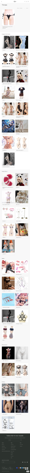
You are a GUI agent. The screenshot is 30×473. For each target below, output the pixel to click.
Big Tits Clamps (18, 290)
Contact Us (12, 444)
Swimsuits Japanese (6, 166)
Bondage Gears (18, 274)
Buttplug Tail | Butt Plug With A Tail (8, 188)
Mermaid (4, 253)
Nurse (4, 100)
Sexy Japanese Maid (6, 204)
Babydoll (4, 377)
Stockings (17, 133)
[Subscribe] (21, 440)
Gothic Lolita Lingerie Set (7, 83)
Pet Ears (17, 187)
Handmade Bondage (6, 307)
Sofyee (4, 471)
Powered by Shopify (7, 471)
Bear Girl (17, 204)
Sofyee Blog (3, 446)
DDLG (3, 340)
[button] (1, 1)
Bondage (4, 274)
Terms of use (3, 449)
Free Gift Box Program (13, 449)
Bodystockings (18, 414)
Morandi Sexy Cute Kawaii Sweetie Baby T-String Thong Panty (8, 27)
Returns (12, 454)
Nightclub (17, 397)
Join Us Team (21, 444)
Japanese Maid (5, 133)
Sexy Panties (5, 414)
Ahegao (4, 237)
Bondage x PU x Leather (7, 290)
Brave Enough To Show (6, 397)
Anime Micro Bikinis (19, 150)
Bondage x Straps (19, 323)
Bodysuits (4, 430)
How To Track (12, 451)
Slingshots (4, 150)
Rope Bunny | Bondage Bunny (8, 323)
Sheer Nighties (18, 377)
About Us (3, 444)
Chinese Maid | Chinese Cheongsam (20, 117)
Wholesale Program (13, 446)
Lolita (4, 116)
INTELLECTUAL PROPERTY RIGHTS (6, 451)
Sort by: (18, 8)
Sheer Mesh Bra (5, 360)
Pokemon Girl (18, 237)
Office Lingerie (18, 100)
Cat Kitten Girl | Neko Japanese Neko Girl (21, 67)
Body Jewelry (18, 360)
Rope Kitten (18, 307)
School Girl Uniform (6, 66)
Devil (17, 83)
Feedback (21, 446)
